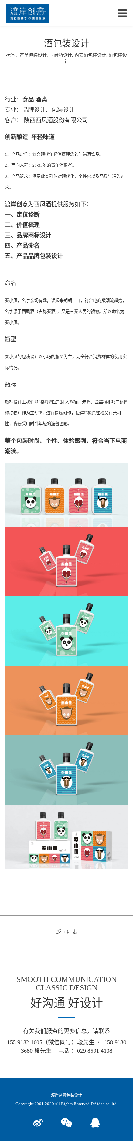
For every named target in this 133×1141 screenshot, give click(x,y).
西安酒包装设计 (90, 55)
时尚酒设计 (60, 55)
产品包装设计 (33, 55)
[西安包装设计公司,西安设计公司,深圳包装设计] (27, 12)
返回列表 (66, 932)
